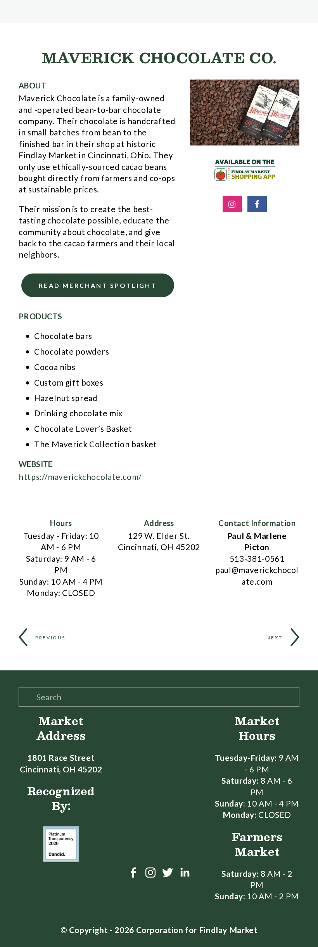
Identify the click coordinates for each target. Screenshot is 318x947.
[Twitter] (167, 872)
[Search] (21, 11)
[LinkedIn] (184, 872)
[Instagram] (150, 872)
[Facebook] (133, 872)
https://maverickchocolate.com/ (80, 476)
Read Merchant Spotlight (98, 285)
